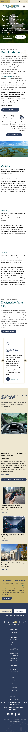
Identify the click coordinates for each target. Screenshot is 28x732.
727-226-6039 (14, 655)
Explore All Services (8, 331)
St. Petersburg (14, 669)
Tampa (14, 642)
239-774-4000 (14, 650)
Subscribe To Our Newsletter (13, 479)
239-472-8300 (14, 634)
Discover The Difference (10, 109)
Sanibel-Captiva (14, 632)
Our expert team (6, 76)
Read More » (5, 474)
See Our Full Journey (14, 134)
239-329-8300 (14, 639)
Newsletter (14, 687)
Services (14, 681)
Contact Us (14, 696)
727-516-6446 (14, 671)
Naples (14, 648)
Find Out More (20, 37)
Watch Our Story (7, 37)
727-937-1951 (14, 666)
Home (14, 678)
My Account (5, 1)
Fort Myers (14, 637)
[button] (25, 360)
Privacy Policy (14, 699)
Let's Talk (7, 598)
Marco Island (14, 658)
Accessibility (14, 723)
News (14, 684)
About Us (14, 690)
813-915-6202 (14, 644)
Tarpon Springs (14, 664)
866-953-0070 (23, 1)
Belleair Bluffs (14, 653)
